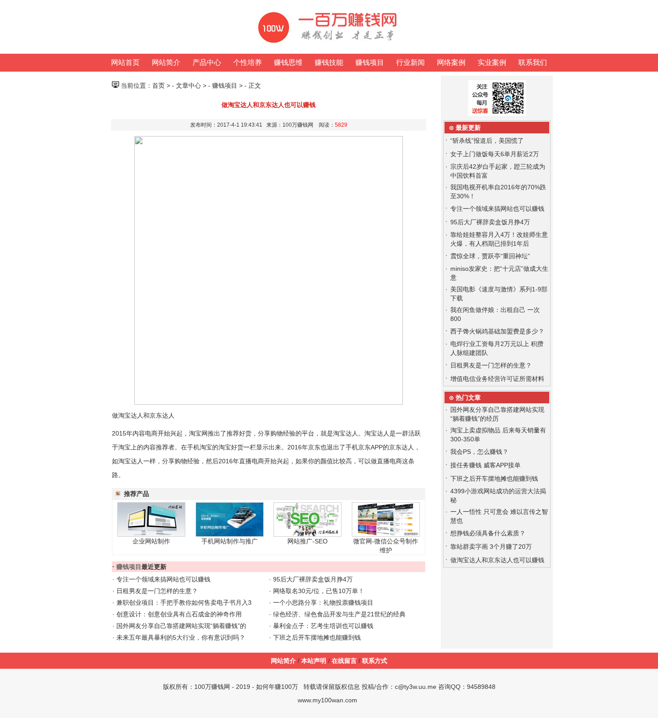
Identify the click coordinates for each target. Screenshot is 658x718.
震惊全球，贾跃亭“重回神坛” (490, 256)
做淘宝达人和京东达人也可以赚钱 (497, 560)
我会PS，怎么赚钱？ (479, 451)
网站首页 (125, 62)
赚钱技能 (329, 62)
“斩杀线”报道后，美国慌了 (487, 140)
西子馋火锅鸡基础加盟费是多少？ (497, 331)
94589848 (481, 686)
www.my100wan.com (327, 700)
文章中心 (188, 85)
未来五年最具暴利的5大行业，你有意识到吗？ (180, 637)
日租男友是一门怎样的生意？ (157, 590)
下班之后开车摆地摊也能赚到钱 (317, 637)
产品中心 (206, 62)
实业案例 (492, 62)
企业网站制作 (151, 541)
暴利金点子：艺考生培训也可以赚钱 (323, 625)
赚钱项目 (369, 62)
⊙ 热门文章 (465, 397)
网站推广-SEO (307, 541)
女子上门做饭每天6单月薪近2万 (494, 154)
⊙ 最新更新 (465, 127)
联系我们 (532, 62)
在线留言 (344, 660)
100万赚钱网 (212, 686)
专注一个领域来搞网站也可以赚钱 (163, 579)
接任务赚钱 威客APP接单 (485, 465)
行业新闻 (410, 62)
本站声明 (313, 660)
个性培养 (247, 62)
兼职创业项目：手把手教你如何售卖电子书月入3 (184, 602)
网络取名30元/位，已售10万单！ (318, 590)
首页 (158, 85)
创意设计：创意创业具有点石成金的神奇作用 (179, 614)
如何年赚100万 (277, 686)
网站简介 (166, 62)
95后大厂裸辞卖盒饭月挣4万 (313, 579)
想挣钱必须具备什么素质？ (488, 533)
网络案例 (451, 62)
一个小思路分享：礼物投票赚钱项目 (323, 602)
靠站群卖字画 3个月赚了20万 (491, 546)
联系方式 (374, 660)
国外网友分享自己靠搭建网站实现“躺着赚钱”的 (181, 625)
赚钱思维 (288, 62)
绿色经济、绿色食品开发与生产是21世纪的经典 (339, 614)
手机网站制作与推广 (229, 541)
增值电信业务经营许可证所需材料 (497, 378)
